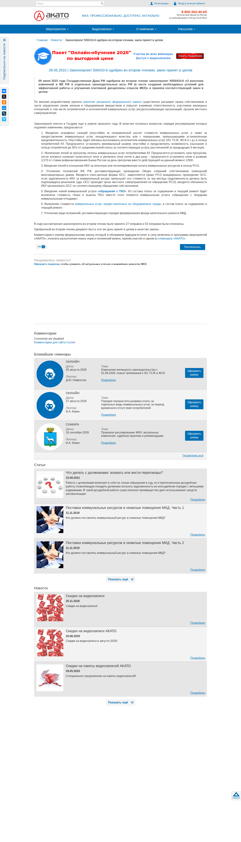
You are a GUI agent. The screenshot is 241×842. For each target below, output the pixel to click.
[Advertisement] (120, 294)
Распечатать (192, 246)
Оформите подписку (46, 264)
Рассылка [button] (185, 29)
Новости (56, 40)
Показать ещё (118, 579)
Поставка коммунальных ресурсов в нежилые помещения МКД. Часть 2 (125, 543)
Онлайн (72, 361)
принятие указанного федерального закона (112, 101)
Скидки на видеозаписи (85, 596)
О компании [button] (145, 29)
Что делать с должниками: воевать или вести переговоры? (114, 473)
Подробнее (108, 380)
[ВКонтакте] (4, 91)
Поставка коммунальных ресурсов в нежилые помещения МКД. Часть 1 (125, 508)
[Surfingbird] (4, 119)
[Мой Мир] (4, 108)
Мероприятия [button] (56, 29)
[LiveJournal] (4, 113)
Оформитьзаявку (194, 372)
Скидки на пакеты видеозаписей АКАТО (98, 666)
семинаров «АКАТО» (171, 238)
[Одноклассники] (4, 102)
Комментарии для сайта (54, 342)
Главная (42, 40)
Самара (72, 424)
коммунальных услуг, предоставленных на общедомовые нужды (118, 203)
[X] (4, 96)
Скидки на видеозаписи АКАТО (91, 631)
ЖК (41, 246)
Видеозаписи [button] (102, 29)
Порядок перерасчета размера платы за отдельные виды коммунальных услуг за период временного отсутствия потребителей (132, 404)
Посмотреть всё (193, 455)
